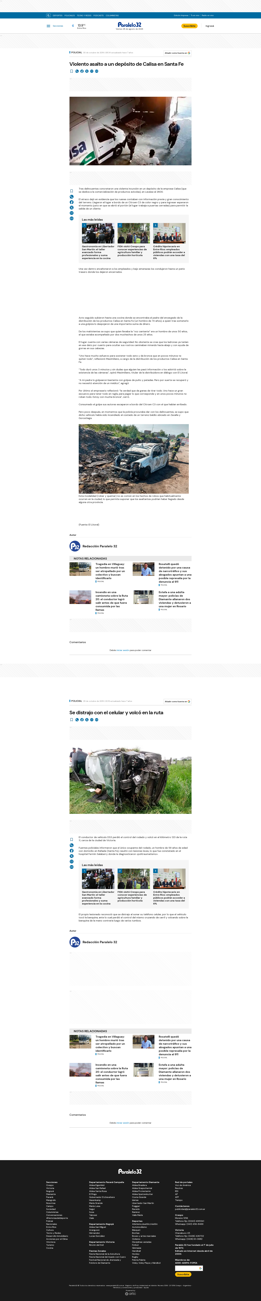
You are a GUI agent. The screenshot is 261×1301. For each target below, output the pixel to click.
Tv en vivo (195, 15)
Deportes (57, 15)
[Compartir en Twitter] (86, 71)
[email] (91, 71)
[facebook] (82, 71)
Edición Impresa (181, 15)
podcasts (99, 15)
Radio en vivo (208, 15)
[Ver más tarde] (71, 71)
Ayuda (146, 1287)
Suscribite (189, 26)
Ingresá (210, 26)
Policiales (70, 15)
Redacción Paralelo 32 (100, 546)
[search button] (48, 15)
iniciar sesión (123, 650)
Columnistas (112, 15)
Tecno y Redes (84, 15)
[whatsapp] (77, 71)
